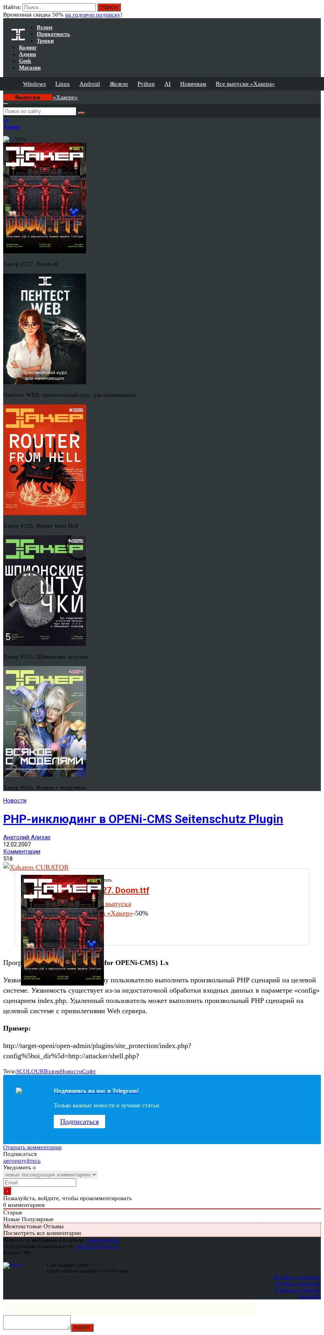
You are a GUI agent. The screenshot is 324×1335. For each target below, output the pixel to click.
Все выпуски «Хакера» (245, 84)
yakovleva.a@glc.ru (97, 1246)
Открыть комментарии (32, 1147)
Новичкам (193, 84)
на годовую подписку (93, 14)
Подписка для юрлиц (298, 1283)
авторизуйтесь (22, 1161)
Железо (118, 84)
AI (167, 84)
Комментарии (21, 851)
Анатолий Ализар (27, 837)
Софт (89, 1071)
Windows (34, 84)
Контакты (310, 1296)
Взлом (52, 1071)
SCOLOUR (30, 1071)
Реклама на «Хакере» (297, 1290)
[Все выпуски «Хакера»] (4, 94)
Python (146, 84)
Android (89, 84)
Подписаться (79, 1121)
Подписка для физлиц (297, 1277)
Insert (82, 1328)
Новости (14, 800)
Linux (62, 84)
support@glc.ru (103, 1240)
